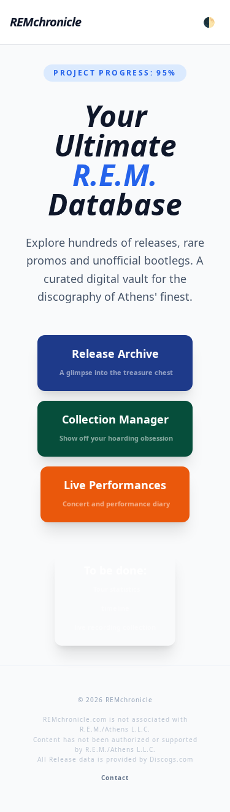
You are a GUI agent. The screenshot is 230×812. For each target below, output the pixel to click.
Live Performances (116, 493)
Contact (115, 777)
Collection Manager (116, 427)
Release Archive (116, 361)
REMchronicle (45, 22)
